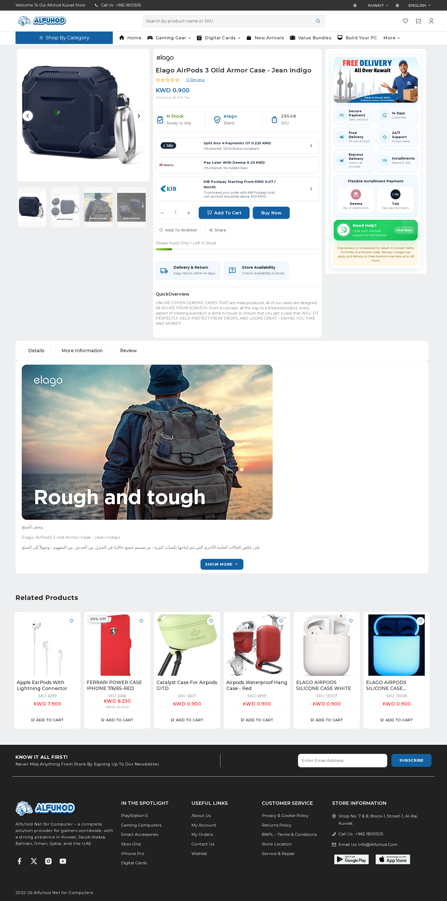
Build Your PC (362, 37)
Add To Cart (227, 212)
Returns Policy (277, 825)
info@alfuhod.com (377, 844)
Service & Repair (278, 853)
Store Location (277, 844)
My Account (203, 825)
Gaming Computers (141, 825)
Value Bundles (315, 37)
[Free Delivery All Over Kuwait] (376, 80)
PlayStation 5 (134, 815)
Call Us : (121, 5)
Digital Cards (134, 862)
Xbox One (131, 844)
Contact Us (202, 844)
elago (230, 116)
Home (134, 37)
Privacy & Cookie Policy (285, 815)
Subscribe (411, 760)
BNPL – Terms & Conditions (289, 834)
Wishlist (199, 853)
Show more (218, 564)
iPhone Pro (132, 853)
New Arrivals (269, 37)
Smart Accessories (139, 834)
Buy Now (271, 212)
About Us (201, 815)
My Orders (202, 834)
